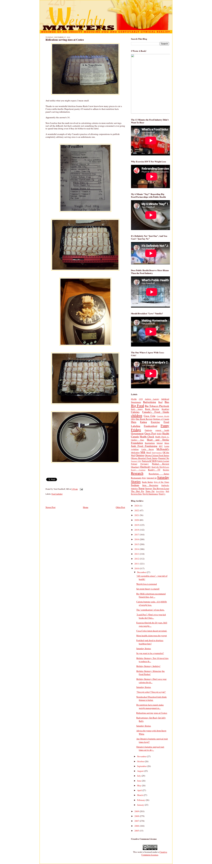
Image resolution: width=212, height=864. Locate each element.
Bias (167, 402)
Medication (135, 452)
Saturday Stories (143, 648)
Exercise (155, 422)
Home (85, 507)
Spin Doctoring (150, 485)
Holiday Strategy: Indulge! (148, 666)
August (140, 770)
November (142, 756)
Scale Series (147, 481)
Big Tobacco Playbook (157, 406)
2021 (137, 515)
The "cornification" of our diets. (150, 609)
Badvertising (149, 402)
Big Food (137, 405)
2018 (137, 529)
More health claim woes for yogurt (151, 635)
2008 (137, 816)
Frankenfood (150, 426)
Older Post (120, 507)
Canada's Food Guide (155, 411)
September (142, 766)
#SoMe (134, 399)
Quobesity (145, 466)
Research (137, 473)
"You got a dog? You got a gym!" (151, 691)
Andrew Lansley (152, 399)
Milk (142, 452)
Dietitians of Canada (161, 419)
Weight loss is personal (146, 583)
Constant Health (163, 416)
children (136, 415)
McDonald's (163, 449)
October (141, 761)
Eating (143, 422)
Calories (135, 411)
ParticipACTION (149, 460)
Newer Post (50, 507)
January (141, 804)
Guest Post (150, 433)
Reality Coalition (138, 470)
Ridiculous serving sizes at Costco (65, 40)
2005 (137, 830)
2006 (137, 825)
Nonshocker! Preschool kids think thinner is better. (151, 698)
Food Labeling (57, 494)
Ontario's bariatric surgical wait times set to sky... (150, 748)
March (140, 795)
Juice (166, 442)
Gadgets (148, 430)
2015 (137, 544)
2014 (137, 549)
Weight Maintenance (150, 494)
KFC (161, 446)
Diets (133, 422)
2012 (137, 558)
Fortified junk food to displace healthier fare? (149, 642)
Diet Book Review (144, 418)
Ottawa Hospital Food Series (144, 458)
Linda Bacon (147, 449)
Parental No (163, 458)
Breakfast (165, 409)
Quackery (135, 466)
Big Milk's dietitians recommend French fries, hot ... (151, 595)
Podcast (134, 464)
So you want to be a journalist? (150, 653)
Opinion (140, 455)
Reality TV (154, 469)
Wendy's (162, 494)
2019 (137, 524)
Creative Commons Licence (154, 853)
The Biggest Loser (161, 488)
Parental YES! (136, 461)
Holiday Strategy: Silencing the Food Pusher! (150, 673)
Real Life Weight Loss (160, 467)
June (139, 780)
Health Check (147, 436)
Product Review (160, 463)
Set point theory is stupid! (147, 588)
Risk (144, 478)
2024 (137, 505)
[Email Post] (80, 489)
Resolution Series (159, 473)
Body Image (137, 409)
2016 (137, 539)
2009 (137, 811)
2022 (137, 510)
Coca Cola (149, 415)
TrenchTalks (160, 491)
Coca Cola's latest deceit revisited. (151, 630)
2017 (137, 534)
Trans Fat (150, 491)
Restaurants (136, 477)
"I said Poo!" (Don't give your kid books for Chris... (151, 616)
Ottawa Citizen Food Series (157, 455)
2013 (137, 553)
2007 (137, 820)
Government (137, 433)
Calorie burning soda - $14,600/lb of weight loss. (151, 603)
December (142, 572)
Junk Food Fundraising (144, 446)
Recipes (166, 470)
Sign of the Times (161, 482)
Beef (160, 402)
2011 (137, 563)
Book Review (152, 409)
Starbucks (165, 485)
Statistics (134, 488)
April (139, 790)
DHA (133, 419)
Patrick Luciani (163, 461)
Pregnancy (144, 464)
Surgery (148, 488)
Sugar (141, 488)
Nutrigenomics (157, 452)
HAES (159, 433)
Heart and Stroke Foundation (150, 441)
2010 (137, 568)
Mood (148, 452)
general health (162, 430)
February (141, 800)
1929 (141, 399)
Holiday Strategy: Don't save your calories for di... (151, 681)
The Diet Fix (137, 491)
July (139, 775)
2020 (137, 519)
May (139, 785)
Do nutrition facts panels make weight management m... (150, 706)
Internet (160, 443)
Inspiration (150, 442)
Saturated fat (152, 478)
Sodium (135, 485)
